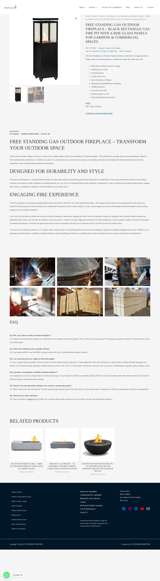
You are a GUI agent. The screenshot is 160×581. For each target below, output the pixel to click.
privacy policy (82, 320)
